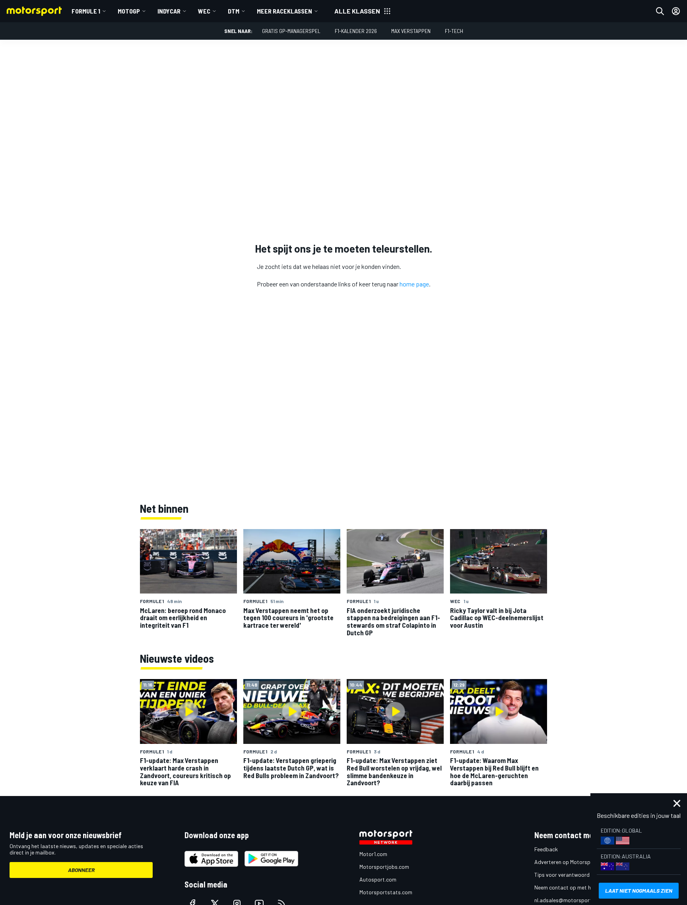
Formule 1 (86, 11)
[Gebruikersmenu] (676, 11)
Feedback (546, 849)
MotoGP (129, 11)
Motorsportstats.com (385, 892)
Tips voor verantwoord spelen (570, 874)
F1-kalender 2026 (356, 30)
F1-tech (454, 30)
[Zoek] (660, 11)
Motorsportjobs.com (384, 866)
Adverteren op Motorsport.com (571, 861)
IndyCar (168, 11)
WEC (204, 11)
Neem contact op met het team (572, 887)
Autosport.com (377, 879)
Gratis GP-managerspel (291, 30)
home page (414, 284)
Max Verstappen (411, 30)
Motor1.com (373, 854)
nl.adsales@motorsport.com (569, 900)
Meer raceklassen (284, 11)
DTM (233, 11)
